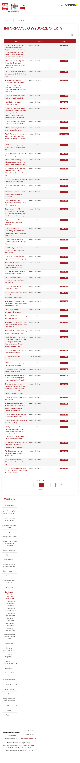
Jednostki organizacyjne (8, 662)
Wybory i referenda (9, 679)
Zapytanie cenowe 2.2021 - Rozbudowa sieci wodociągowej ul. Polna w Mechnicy (15, 203)
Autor (40, 41)
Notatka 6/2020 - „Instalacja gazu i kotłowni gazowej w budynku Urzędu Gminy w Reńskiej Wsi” (16, 303)
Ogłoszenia (9, 555)
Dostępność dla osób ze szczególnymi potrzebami (9, 543)
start (12, 485)
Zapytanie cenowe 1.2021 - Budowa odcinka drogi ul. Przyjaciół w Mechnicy (16, 222)
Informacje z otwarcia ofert (10, 629)
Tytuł (16, 41)
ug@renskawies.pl (30, 738)
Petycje (9, 710)
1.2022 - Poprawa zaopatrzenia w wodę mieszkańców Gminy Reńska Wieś (15, 74)
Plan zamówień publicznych (10, 624)
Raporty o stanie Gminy (9, 536)
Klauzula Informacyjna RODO (9, 526)
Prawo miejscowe (8, 571)
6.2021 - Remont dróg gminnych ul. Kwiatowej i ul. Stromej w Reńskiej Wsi (15, 147)
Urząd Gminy (9, 643)
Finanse (8, 576)
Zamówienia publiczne (9, 593)
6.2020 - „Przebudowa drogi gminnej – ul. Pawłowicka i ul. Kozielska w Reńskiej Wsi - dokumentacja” (16, 295)
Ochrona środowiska (9, 694)
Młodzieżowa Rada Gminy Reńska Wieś (9, 565)
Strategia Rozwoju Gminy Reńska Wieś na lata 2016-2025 (9, 512)
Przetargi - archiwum (10, 619)
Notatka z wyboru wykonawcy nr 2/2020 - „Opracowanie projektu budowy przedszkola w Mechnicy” (15, 378)
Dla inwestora (9, 587)
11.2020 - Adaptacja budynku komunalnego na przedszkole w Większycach (14, 250)
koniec (40, 489)
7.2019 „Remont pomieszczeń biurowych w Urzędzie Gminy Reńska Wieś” (14, 453)
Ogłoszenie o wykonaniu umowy (10, 609)
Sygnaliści (9, 715)
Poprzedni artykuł (24, 485)
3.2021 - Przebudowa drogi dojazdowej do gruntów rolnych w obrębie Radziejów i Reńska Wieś (15, 162)
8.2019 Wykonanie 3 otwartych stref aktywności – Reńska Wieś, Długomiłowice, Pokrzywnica (16, 445)
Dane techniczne (9, 689)
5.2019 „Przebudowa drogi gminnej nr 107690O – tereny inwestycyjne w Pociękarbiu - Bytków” (16, 470)
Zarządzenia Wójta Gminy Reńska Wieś (9, 699)
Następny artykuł (64, 485)
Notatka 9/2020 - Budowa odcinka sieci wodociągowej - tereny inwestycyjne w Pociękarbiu (15, 265)
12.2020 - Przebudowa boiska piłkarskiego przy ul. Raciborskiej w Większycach (15, 242)
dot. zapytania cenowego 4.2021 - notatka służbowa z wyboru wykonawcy (15, 194)
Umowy (9, 705)
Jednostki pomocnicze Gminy (9, 649)
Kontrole (8, 684)
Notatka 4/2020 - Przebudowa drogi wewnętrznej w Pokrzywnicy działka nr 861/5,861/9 (16, 324)
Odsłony (64, 41)
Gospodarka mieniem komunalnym (8, 581)
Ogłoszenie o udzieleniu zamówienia (11, 603)
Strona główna (9, 505)
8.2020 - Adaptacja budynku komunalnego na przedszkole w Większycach (14, 280)
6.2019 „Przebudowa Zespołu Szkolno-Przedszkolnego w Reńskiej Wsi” (16, 462)
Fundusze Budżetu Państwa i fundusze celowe (9, 636)
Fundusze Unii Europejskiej (9, 674)
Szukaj (21, 20)
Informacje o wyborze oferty (10, 597)
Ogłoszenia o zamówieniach (10, 614)
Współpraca (8, 668)
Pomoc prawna (9, 532)
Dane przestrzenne (9, 550)
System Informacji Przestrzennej (9, 519)
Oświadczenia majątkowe (8, 656)
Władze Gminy (8, 559)
